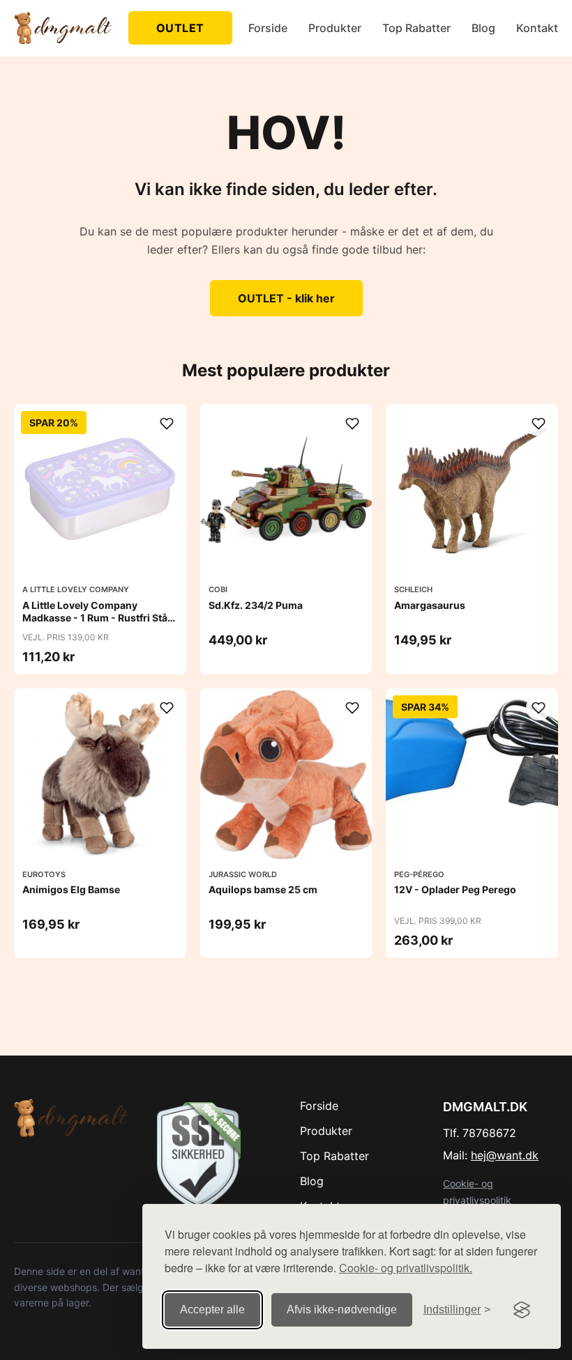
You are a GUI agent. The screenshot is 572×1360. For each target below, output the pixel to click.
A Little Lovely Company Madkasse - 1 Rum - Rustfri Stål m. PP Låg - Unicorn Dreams (96, 617)
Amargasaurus (429, 605)
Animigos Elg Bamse (71, 889)
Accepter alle (212, 1309)
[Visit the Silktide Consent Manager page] (522, 1310)
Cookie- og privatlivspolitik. (405, 1268)
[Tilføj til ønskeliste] (166, 423)
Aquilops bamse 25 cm (263, 889)
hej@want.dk (505, 1155)
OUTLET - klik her (286, 298)
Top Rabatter (416, 28)
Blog (483, 28)
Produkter (334, 28)
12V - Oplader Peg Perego (455, 889)
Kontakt (537, 28)
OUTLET (180, 28)
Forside (267, 28)
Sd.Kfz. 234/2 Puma (256, 605)
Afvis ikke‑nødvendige (342, 1309)
